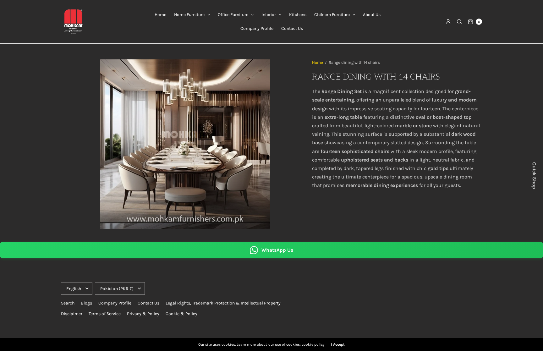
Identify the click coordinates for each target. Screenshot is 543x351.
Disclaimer (71, 313)
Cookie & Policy (181, 313)
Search (67, 303)
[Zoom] (185, 144)
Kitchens (297, 14)
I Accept (338, 344)
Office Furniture (233, 14)
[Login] (448, 21)
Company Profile (256, 28)
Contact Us (292, 28)
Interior (268, 14)
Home (160, 14)
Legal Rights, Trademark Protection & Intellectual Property (223, 303)
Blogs (86, 303)
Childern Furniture (332, 14)
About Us (372, 14)
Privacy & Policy (143, 313)
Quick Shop (534, 175)
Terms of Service (105, 313)
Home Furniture (189, 14)
